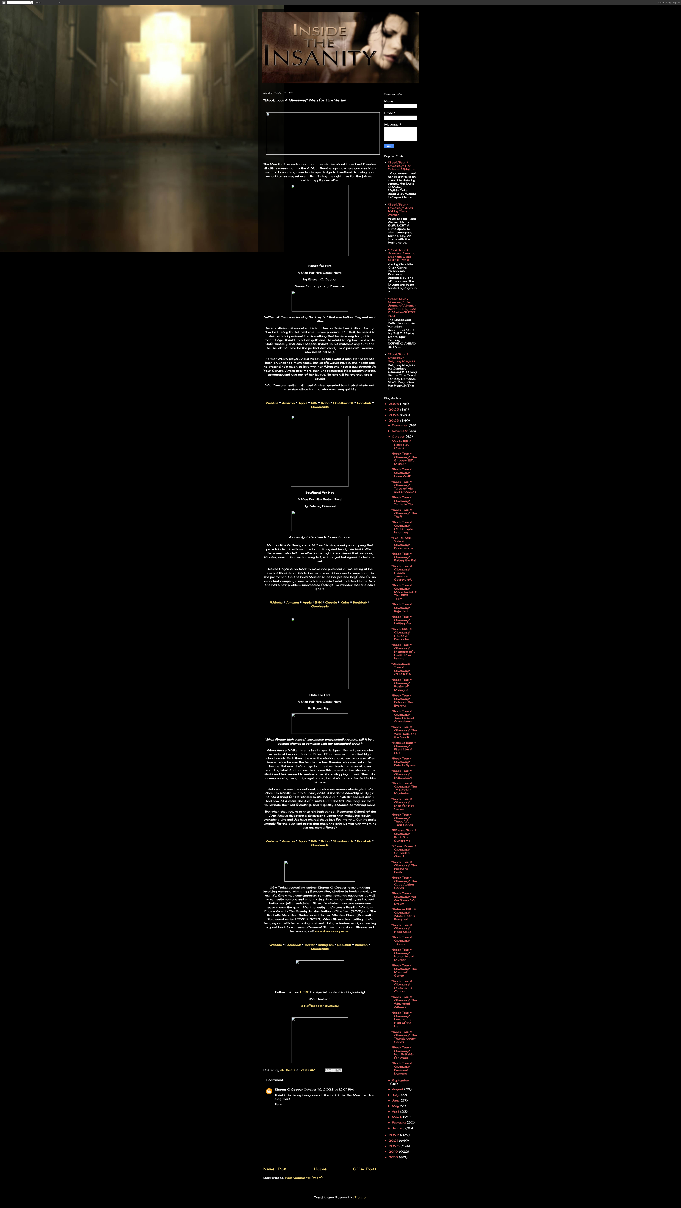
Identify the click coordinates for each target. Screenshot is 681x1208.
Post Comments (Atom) (304, 1177)
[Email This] (326, 1070)
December (400, 425)
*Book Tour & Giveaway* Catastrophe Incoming (402, 527)
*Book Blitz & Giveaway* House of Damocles (401, 634)
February (399, 1122)
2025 (394, 409)
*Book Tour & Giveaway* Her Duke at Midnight (401, 166)
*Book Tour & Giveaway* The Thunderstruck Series (404, 1037)
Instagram (326, 945)
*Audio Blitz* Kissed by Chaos (401, 444)
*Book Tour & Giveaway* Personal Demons (401, 1068)
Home (320, 1168)
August (398, 1089)
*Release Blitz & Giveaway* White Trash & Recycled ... (403, 914)
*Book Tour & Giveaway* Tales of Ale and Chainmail (403, 487)
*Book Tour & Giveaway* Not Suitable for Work (402, 1052)
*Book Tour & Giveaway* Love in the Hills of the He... (401, 1019)
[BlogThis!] (330, 1070)
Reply (279, 1104)
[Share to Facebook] (337, 1070)
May (396, 1106)
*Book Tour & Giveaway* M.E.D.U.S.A (401, 774)
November (400, 431)
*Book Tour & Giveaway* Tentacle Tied (402, 501)
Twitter (309, 945)
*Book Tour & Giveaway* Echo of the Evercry (402, 700)
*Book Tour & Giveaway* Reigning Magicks (401, 357)
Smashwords (343, 403)
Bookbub (364, 403)
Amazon (288, 403)
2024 (394, 415)
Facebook (293, 945)
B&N (314, 403)
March (397, 1117)
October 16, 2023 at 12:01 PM (329, 1089)
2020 (395, 1146)
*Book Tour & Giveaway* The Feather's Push (404, 867)
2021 (394, 1140)
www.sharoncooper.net (332, 931)
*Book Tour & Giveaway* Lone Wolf (401, 473)
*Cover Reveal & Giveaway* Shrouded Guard (403, 851)
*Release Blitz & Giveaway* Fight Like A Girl (403, 748)
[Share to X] (333, 1070)
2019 (394, 1151)
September (400, 1080)
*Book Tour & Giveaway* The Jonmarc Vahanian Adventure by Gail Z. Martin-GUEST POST (402, 307)
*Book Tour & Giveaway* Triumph (401, 940)
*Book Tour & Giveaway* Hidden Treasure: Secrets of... (401, 572)
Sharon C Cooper (289, 1089)
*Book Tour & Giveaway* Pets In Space (403, 762)
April (396, 1111)
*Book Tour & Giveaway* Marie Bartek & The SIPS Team (404, 592)
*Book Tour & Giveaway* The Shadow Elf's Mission (404, 459)
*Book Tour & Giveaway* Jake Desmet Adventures (402, 716)
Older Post (364, 1168)
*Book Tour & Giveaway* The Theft (404, 513)
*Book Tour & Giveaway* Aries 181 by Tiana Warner (400, 210)
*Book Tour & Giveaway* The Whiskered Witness (404, 1002)
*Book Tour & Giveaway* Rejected (401, 607)
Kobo (325, 403)
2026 (394, 404)
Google (331, 602)
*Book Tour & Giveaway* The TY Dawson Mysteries (404, 788)
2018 (394, 1157)
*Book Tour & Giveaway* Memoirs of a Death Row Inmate (403, 651)
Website (272, 403)
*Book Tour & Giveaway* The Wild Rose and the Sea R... (404, 732)
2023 (394, 420)
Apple (302, 403)
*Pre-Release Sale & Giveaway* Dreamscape (402, 543)
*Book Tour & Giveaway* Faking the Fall (404, 557)
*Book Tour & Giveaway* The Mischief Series (404, 970)
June (396, 1100)
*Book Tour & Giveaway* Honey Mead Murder (402, 955)
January (398, 1128)
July (396, 1095)
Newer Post (275, 1168)
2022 (394, 1135)
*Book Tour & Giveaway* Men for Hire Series (402, 804)
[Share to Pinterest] (340, 1070)
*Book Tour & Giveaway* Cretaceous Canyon (401, 986)
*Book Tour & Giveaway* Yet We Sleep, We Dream (403, 898)
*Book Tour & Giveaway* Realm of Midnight (401, 685)
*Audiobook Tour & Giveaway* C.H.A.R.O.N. (401, 669)
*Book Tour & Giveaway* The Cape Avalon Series (404, 883)
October (399, 436)
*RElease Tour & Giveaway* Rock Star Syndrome (403, 835)
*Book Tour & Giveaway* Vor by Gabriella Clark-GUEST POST (401, 255)
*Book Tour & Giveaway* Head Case (401, 928)
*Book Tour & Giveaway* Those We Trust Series (402, 820)
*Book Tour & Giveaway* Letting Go (401, 620)
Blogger (361, 1197)
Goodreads (320, 407)
